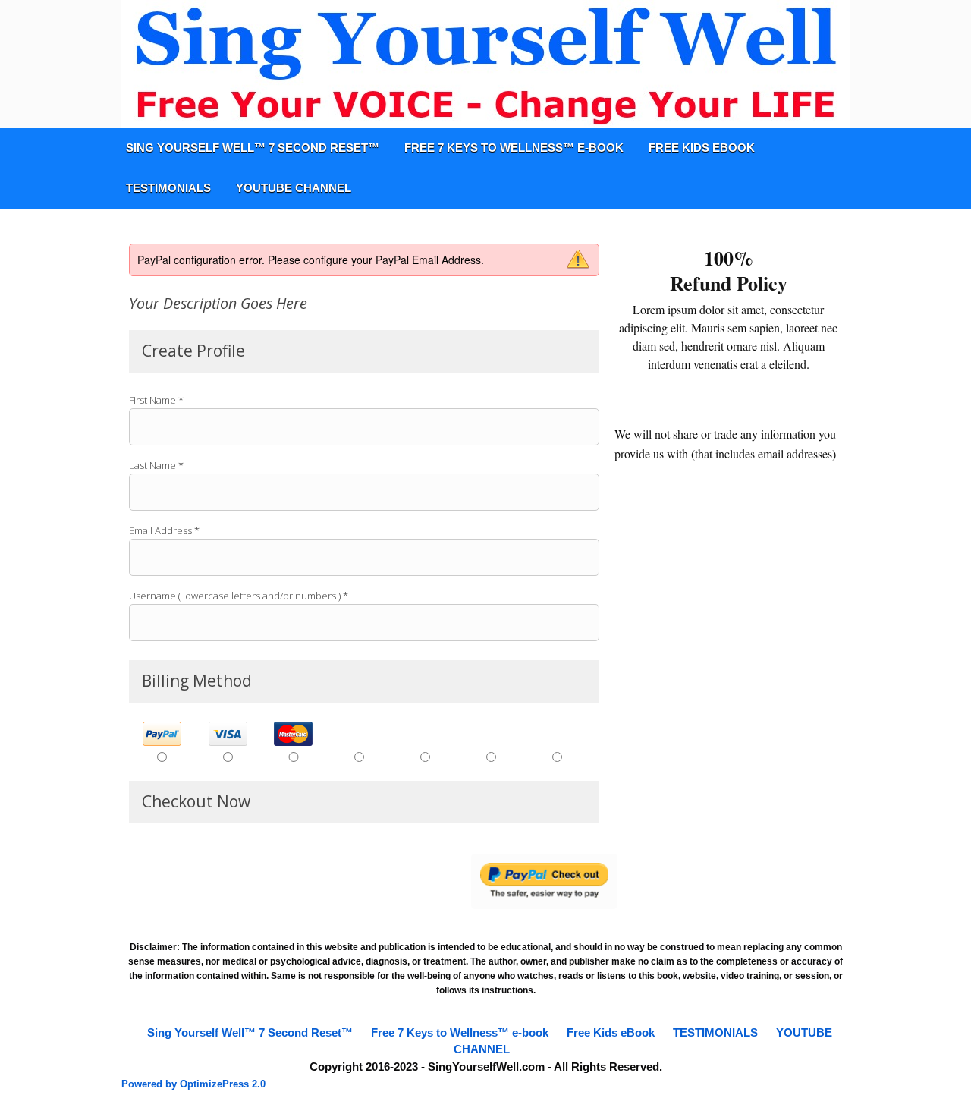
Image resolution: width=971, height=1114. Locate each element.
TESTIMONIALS (168, 187)
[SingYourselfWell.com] (485, 64)
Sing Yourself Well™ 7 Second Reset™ (252, 147)
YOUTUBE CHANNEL (293, 187)
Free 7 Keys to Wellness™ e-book (514, 147)
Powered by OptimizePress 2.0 (193, 1084)
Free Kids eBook (702, 147)
